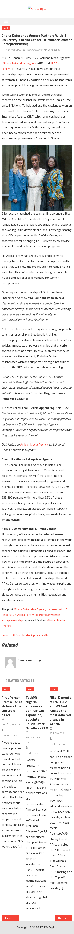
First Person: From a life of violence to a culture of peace (12, 706)
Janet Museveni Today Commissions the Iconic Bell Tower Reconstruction (12, 918)
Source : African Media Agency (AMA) (25, 635)
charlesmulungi (34, 50)
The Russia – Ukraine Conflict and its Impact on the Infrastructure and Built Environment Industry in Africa (65, 918)
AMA (5, 28)
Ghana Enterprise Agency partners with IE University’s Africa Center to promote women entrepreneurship (34, 615)
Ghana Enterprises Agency (20, 63)
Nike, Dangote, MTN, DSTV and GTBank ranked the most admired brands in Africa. (61, 710)
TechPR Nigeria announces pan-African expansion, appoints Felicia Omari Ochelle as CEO (37, 713)
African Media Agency (34, 444)
